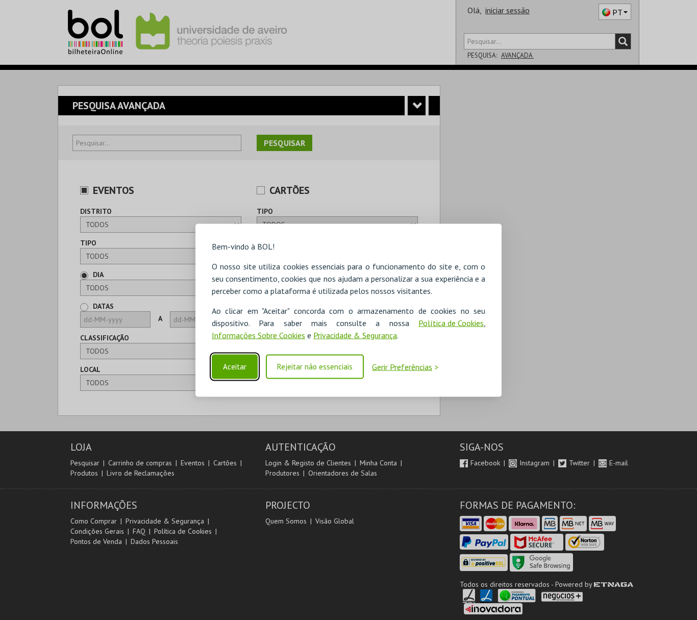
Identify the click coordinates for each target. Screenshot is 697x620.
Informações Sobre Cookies (258, 335)
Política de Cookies (451, 322)
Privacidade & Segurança (355, 335)
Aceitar (234, 366)
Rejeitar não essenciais (315, 366)
